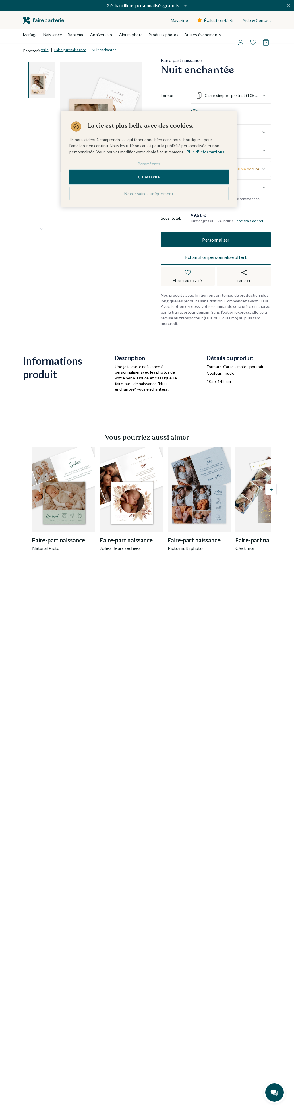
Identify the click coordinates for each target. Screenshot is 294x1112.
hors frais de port (250, 221)
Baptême (76, 34)
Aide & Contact (257, 20)
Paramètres (149, 163)
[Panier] (266, 42)
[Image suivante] (41, 229)
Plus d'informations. (206, 151)
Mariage (30, 34)
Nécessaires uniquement (148, 193)
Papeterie (32, 50)
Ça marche (149, 176)
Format (167, 95)
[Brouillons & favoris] (253, 42)
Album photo (131, 34)
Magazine (179, 20)
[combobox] (231, 96)
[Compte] (240, 42)
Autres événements (202, 34)
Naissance (52, 34)
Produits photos (163, 34)
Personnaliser (215, 239)
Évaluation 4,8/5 (218, 20)
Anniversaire (101, 34)
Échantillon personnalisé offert (216, 257)
